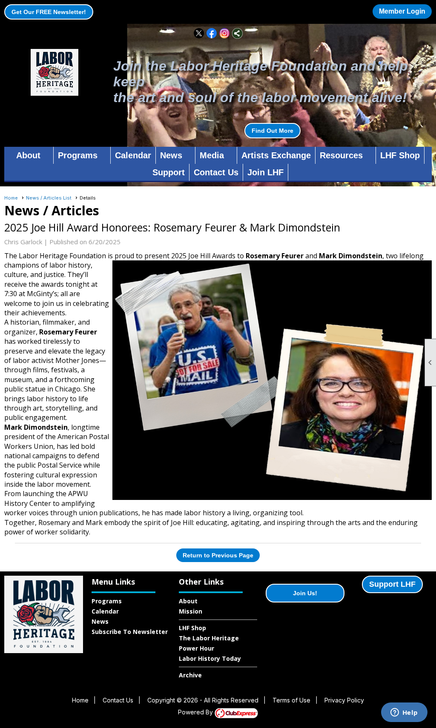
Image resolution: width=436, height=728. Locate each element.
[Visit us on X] (199, 33)
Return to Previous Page (218, 555)
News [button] (171, 155)
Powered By (196, 712)
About (188, 601)
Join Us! (305, 593)
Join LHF (265, 172)
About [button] (28, 155)
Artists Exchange (276, 155)
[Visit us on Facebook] (212, 33)
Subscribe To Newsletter (130, 632)
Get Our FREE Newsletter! (48, 12)
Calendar (133, 155)
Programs (107, 601)
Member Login (402, 11)
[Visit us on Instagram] (224, 33)
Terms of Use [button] (291, 700)
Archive (190, 675)
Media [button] (212, 155)
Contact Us (216, 172)
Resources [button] (341, 155)
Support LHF (392, 584)
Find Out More (272, 130)
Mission (190, 611)
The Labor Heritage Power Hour (209, 643)
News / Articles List (49, 198)
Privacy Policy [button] (344, 700)
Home (11, 198)
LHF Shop (400, 155)
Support (168, 172)
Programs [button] (78, 155)
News (100, 621)
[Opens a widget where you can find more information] (404, 713)
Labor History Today (210, 658)
